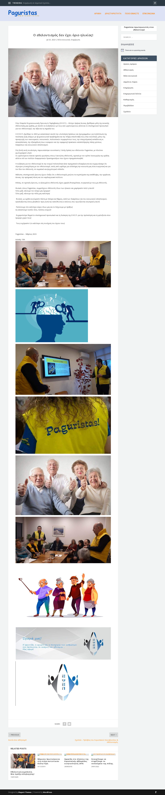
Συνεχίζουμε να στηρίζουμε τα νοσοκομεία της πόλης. (102, 761)
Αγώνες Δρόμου (130, 64)
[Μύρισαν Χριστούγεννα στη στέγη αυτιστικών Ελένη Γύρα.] (50, 755)
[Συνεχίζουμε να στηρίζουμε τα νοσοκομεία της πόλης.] (103, 755)
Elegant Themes (24, 792)
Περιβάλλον (128, 105)
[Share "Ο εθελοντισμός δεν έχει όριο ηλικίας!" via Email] (69, 724)
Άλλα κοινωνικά (63, 40)
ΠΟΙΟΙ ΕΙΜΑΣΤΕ (132, 14)
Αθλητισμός (128, 70)
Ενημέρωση (75, 40)
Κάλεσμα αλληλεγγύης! (32, 3)
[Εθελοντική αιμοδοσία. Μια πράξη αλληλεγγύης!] (23, 761)
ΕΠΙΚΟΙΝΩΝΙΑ (149, 14)
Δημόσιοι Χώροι (130, 82)
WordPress (47, 792)
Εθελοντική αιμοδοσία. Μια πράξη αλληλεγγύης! (22, 773)
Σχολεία (127, 111)
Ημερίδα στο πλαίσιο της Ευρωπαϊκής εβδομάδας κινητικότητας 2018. (76, 761)
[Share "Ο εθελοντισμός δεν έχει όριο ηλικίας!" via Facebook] (64, 724)
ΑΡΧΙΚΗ (97, 14)
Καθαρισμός (128, 99)
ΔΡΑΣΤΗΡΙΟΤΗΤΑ (113, 14)
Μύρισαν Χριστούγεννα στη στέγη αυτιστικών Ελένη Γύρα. (49, 761)
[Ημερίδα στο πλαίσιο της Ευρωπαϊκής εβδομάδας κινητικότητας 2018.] (76, 755)
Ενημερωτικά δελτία (132, 94)
